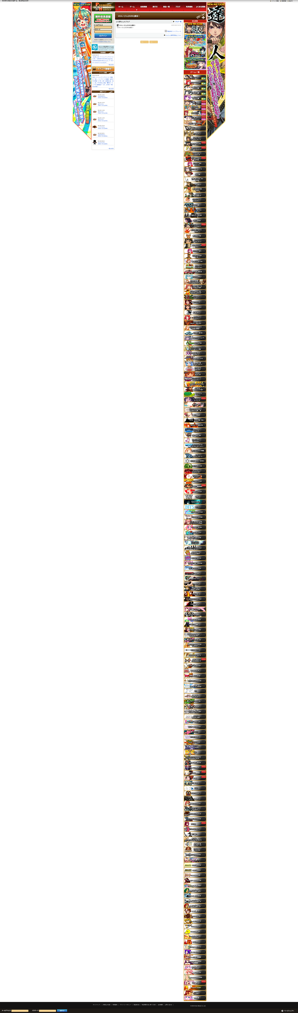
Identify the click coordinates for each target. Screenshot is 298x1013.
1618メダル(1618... (103, 97)
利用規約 (115, 1004)
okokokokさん (101, 96)
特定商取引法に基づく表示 (149, 1004)
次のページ (153, 42)
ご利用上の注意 (106, 1004)
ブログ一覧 (178, 21)
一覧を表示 (111, 64)
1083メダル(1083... (103, 105)
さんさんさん (101, 142)
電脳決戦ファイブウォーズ (174, 31)
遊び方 (291, 1)
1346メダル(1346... (103, 113)
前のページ (144, 42)
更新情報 (284, 1)
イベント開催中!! (103, 68)
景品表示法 (136, 1004)
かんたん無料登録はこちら (173, 35)
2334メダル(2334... (103, 120)
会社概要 (160, 1004)
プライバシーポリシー (125, 1004)
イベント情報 (275, 1)
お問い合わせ (168, 1004)
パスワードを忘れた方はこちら (102, 41)
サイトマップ (96, 1004)
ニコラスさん (101, 127)
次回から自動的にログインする (103, 39)
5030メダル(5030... (103, 136)
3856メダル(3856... (103, 144)
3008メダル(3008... (103, 128)
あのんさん (101, 104)
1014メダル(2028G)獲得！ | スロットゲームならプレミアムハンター (103, 6)
